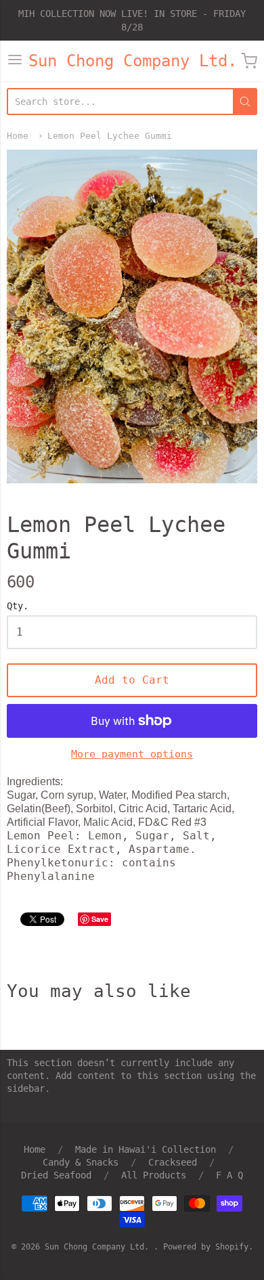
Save (99, 919)
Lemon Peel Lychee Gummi (109, 136)
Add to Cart (132, 680)
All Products (153, 1175)
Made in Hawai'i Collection (145, 1149)
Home (17, 136)
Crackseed (172, 1162)
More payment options (132, 754)
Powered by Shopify (205, 1247)
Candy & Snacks (80, 1162)
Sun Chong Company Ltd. (132, 60)
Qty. (17, 606)
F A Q (229, 1175)
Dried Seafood (56, 1175)
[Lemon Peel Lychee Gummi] (132, 316)
